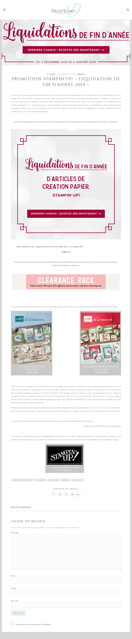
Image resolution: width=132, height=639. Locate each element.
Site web (14, 601)
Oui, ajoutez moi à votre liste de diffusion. (33, 624)
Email (13, 588)
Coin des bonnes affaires (22, 480)
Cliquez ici (66, 252)
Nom (13, 576)
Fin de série (40, 480)
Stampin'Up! (77, 480)
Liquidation (53, 480)
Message (15, 532)
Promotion (65, 480)
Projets (81, 74)
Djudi (52, 74)
